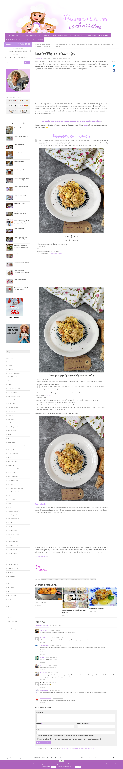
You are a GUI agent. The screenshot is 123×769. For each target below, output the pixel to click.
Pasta (9, 503)
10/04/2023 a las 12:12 (58, 698)
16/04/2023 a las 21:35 (58, 637)
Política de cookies (86, 758)
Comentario (40, 712)
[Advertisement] (71, 87)
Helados (10, 457)
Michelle (42, 657)
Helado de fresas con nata (21, 262)
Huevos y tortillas (12, 461)
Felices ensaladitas (41, 556)
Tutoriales (10, 603)
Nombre (39, 723)
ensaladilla (67, 579)
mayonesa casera (56, 254)
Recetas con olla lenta (49, 35)
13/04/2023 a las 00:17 (51, 665)
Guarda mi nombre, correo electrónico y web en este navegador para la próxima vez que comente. (66, 735)
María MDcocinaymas (45, 637)
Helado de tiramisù (19, 203)
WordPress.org (12, 628)
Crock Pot (10, 415)
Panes (9, 495)
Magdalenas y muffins (14, 469)
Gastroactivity (44, 690)
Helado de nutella (19, 254)
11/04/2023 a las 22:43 (51, 682)
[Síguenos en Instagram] (18, 44)
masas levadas (12, 472)
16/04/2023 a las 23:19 (54, 630)
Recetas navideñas (13, 541)
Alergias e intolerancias (26, 39)
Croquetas (11, 419)
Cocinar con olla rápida (14, 396)
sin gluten (99, 44)
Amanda (42, 665)
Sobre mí (114, 758)
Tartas (9, 599)
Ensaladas (39, 44)
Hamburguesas (13, 376)
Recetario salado (103, 35)
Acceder (10, 617)
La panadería (78, 35)
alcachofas (43, 579)
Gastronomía (11, 442)
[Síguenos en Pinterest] (26, 44)
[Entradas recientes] (24, 123)
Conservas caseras (13, 407)
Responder (42, 634)
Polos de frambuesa (20, 279)
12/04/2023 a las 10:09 (53, 672)
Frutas (9, 434)
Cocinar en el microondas (15, 400)
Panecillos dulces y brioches (15, 488)
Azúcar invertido (19, 153)
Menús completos (13, 476)
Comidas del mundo (13, 404)
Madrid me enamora (45, 698)
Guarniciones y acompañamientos (17, 446)
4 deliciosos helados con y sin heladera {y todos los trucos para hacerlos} (21, 222)
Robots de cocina (12, 561)
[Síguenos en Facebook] (23, 44)
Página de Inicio (10, 758)
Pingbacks (56, 625)
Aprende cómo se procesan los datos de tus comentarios (77, 748)
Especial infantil (10, 39)
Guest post (11, 449)
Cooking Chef (11, 411)
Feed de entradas (12, 621)
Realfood (67, 44)
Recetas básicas (12, 530)
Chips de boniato (40, 602)
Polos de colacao (19, 144)
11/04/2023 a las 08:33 (55, 690)
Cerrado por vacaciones (14, 388)
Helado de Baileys (19, 161)
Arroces (10, 361)
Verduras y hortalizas (51, 46)
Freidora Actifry (12, 430)
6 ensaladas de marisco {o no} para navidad (74, 611)
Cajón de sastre (12, 381)
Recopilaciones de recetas (15, 557)
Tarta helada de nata (20, 127)
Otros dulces (11, 484)
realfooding (93, 579)
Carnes (10, 384)
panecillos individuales (14, 492)
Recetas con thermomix (65, 35)
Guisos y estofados (13, 453)
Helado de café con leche (21, 186)
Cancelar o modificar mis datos (65, 766)
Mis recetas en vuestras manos (69, 758)
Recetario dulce (90, 35)
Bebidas (10, 365)
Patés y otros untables (14, 511)
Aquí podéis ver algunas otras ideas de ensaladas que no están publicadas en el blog (71, 121)
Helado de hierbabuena (21, 136)
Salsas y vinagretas (13, 568)
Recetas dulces (12, 538)
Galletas (10, 438)
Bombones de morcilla (96, 608)
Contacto (39, 39)
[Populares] (12, 123)
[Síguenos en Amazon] (21, 44)
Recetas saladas (78, 44)
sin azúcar (90, 44)
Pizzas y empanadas (13, 518)
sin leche (38, 46)
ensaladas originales (58, 579)
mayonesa (47, 395)
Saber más (78, 766)
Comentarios (42, 625)
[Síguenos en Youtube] (29, 44)
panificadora (11, 499)
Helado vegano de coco (20, 170)
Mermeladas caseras (13, 480)
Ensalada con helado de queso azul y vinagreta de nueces (21, 247)
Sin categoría (11, 576)
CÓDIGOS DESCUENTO (13, 35)
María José (43, 672)
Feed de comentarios (13, 625)
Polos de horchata (19, 228)
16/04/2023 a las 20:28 (55, 645)
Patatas (10, 507)
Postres (10, 522)
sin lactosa (108, 44)
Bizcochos (10, 369)
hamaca (85, 125)
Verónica (40, 58)
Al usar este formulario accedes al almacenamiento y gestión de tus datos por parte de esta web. (70, 739)
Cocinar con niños (12, 392)
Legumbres (11, 465)
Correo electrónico (83, 723)
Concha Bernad (44, 645)
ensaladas (50, 579)
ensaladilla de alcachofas (76, 579)
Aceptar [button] (53, 766)
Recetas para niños (13, 545)
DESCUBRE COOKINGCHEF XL (31, 35)
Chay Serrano (43, 630)
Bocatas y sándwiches (14, 373)
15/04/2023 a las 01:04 (51, 657)
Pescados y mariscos (13, 515)
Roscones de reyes (13, 564)
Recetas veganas (12, 553)
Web (37, 729)
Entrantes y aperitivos (53, 44)
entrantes (86, 579)
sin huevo (10, 584)
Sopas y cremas (12, 595)
